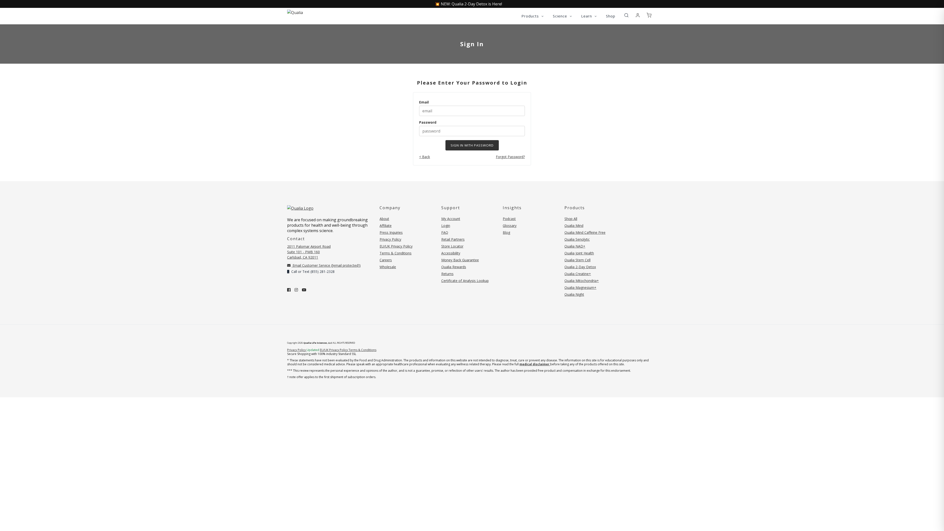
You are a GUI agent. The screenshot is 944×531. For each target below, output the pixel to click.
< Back (424, 156)
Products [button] (530, 16)
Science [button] (560, 16)
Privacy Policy (390, 239)
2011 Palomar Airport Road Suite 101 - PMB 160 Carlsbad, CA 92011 (309, 252)
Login (445, 225)
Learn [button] (587, 16)
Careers (386, 260)
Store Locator (452, 246)
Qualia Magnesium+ (580, 287)
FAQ (444, 232)
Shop (610, 16)
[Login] (637, 15)
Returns (447, 273)
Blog (506, 232)
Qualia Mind (573, 225)
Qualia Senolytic (577, 239)
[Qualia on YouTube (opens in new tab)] (304, 290)
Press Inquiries (391, 232)
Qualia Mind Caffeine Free (584, 232)
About (384, 218)
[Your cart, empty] (649, 15)
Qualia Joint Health (579, 253)
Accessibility (450, 253)
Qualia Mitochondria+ (581, 280)
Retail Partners (453, 239)
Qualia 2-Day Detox (580, 267)
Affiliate (386, 225)
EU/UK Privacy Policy (396, 246)
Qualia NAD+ (574, 246)
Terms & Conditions (396, 253)
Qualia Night (574, 294)
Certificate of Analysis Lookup (465, 280)
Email (424, 102)
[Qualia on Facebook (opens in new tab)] (289, 290)
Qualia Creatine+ (577, 273)
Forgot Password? (510, 156)
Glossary (509, 225)
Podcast (509, 218)
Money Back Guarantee (460, 260)
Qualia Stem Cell (577, 260)
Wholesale (388, 267)
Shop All (570, 218)
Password (427, 122)
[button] (626, 15)
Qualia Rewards (453, 267)
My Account (450, 218)
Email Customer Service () (326, 265)
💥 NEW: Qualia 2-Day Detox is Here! (468, 4)
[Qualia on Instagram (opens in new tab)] (296, 290)
